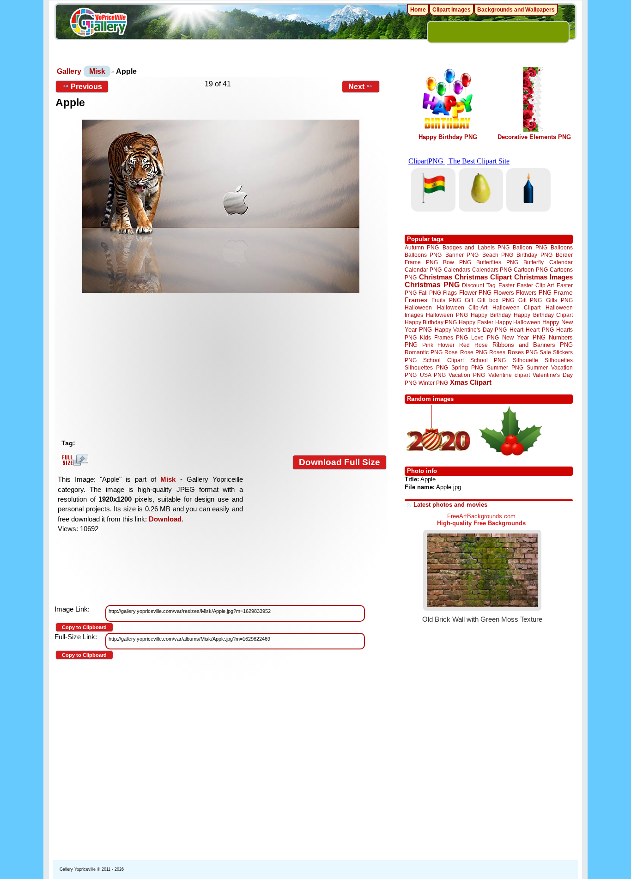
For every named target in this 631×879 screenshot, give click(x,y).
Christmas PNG (432, 285)
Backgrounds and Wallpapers (516, 9)
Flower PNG (475, 292)
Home (418, 9)
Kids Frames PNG (444, 337)
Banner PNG (462, 255)
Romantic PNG (424, 352)
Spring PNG (467, 367)
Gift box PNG (495, 300)
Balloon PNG (530, 247)
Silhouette (525, 360)
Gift (469, 300)
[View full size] (221, 206)
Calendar (561, 262)
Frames (416, 300)
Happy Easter (476, 322)
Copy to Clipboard (84, 627)
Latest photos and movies (450, 504)
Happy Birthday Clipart (543, 315)
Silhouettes (559, 360)
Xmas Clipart (470, 382)
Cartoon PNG (530, 270)
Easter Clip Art (535, 285)
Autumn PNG (422, 247)
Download (165, 519)
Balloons (562, 247)
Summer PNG (505, 367)
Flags (450, 293)
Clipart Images (451, 9)
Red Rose (473, 345)
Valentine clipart (509, 375)
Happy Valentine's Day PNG (471, 330)
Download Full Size (339, 462)
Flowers (503, 292)
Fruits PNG (446, 300)
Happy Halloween (517, 322)
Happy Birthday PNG (448, 136)
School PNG (488, 360)
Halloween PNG (446, 315)
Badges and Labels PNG (476, 247)
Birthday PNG (534, 255)
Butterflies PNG (497, 262)
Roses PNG (523, 352)
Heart (516, 330)
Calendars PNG (492, 270)
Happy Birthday (490, 315)
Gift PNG (530, 300)
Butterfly (533, 262)
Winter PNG (433, 383)
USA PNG (433, 375)
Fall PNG (430, 293)
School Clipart (443, 360)
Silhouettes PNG (426, 367)
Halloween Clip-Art (462, 307)
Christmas (435, 277)
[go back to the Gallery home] (98, 23)
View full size (74, 460)
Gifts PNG (559, 300)
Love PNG (484, 337)
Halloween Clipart (516, 307)
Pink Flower (438, 345)
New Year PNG (524, 337)
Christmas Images (543, 277)
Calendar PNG (423, 270)
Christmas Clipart (483, 277)
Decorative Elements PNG (534, 136)
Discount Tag (479, 285)
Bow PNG (457, 262)
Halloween (418, 307)
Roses (497, 352)
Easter (506, 285)
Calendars (457, 270)
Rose (451, 352)
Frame (563, 292)
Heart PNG (539, 330)
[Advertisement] (223, 365)
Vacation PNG (467, 375)
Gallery (69, 71)
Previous (86, 87)
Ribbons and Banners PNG (532, 344)
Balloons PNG (423, 255)
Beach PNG (497, 255)
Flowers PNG (534, 292)
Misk (97, 71)
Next (356, 87)
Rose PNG (473, 352)
